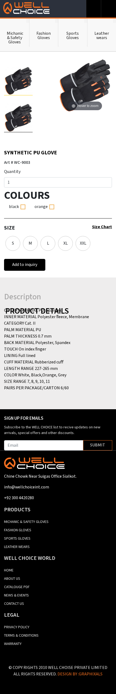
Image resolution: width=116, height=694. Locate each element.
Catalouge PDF (17, 587)
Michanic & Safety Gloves (26, 521)
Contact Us (14, 603)
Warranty (13, 643)
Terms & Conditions (21, 635)
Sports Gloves (17, 538)
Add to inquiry (24, 265)
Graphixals (91, 674)
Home (8, 570)
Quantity (12, 172)
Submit (97, 445)
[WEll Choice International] (34, 465)
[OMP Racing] (26, 8)
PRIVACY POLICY (16, 627)
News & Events (16, 595)
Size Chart (102, 227)
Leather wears (17, 546)
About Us (12, 578)
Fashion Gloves (17, 530)
